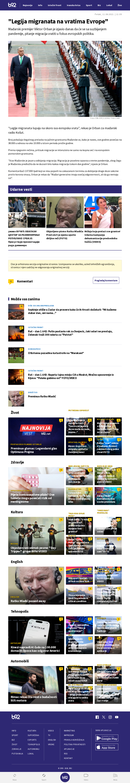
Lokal (31, 753)
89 (21, 393)
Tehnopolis (34, 744)
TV (49, 735)
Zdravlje (16, 749)
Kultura (32, 730)
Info (14, 730)
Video (51, 730)
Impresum (69, 735)
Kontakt (68, 758)
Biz (13, 740)
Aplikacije (69, 749)
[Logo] (12, 5)
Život (14, 744)
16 (21, 371)
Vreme (51, 744)
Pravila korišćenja (74, 740)
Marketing (69, 730)
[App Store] (106, 747)
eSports (32, 740)
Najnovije (27, 5)
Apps (99, 638)
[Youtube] (116, 717)
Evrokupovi (34, 349)
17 (21, 328)
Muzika (14, 544)
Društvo (32, 392)
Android (101, 618)
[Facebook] (97, 717)
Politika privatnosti (75, 744)
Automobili (33, 749)
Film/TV (72, 535)
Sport (15, 735)
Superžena (33, 735)
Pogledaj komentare (106, 280)
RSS (66, 753)
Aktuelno (102, 538)
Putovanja (17, 753)
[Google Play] (106, 738)
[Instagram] (110, 717)
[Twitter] (103, 717)
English (15, 597)
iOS (70, 635)
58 (21, 306)
